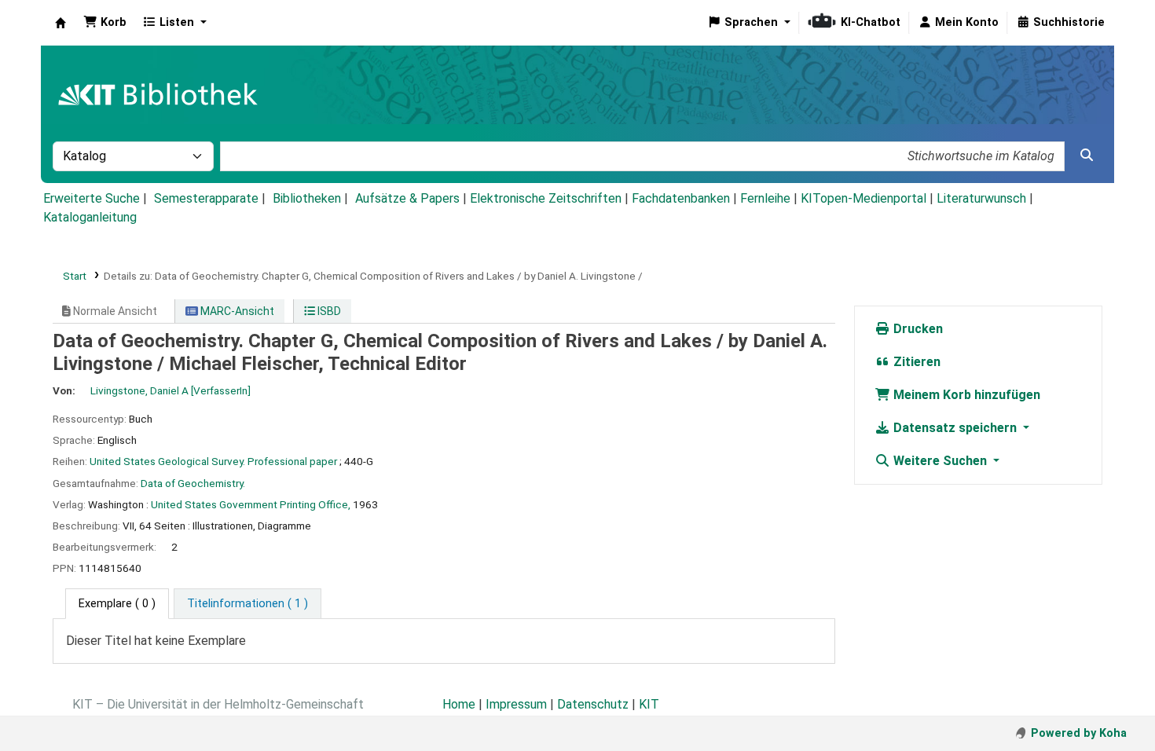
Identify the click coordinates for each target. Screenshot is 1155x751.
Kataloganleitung (90, 217)
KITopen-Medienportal (863, 198)
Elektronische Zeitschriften (546, 198)
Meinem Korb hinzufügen (965, 394)
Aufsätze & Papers (407, 198)
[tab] (247, 604)
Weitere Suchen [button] (940, 460)
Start (74, 275)
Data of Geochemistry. (193, 483)
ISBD (328, 311)
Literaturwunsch (981, 198)
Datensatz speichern (955, 427)
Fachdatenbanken (681, 198)
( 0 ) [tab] (117, 603)
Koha (60, 22)
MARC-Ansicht (236, 311)
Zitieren (915, 361)
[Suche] (1086, 155)
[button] (105, 23)
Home (458, 704)
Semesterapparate (206, 198)
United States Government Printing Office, (250, 504)
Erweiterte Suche (91, 198)
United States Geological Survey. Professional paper (213, 461)
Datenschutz (593, 704)
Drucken (916, 328)
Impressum (516, 704)
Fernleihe (765, 198)
